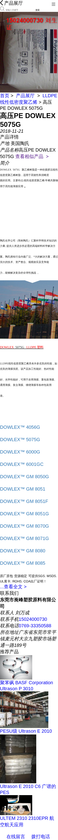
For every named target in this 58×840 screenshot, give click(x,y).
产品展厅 (25, 95)
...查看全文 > (13, 586)
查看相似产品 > (32, 156)
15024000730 (33, 619)
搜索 (37, 10)
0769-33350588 (35, 625)
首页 (4, 95)
